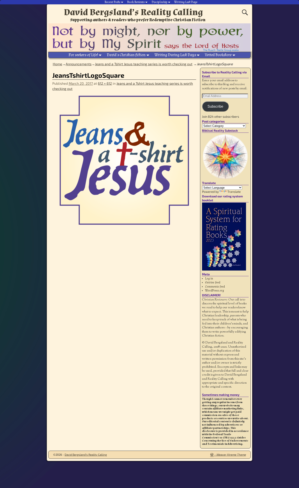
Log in (209, 279)
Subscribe (215, 106)
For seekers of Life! (83, 54)
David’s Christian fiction (126, 54)
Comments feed (215, 287)
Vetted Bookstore (218, 54)
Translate (234, 191)
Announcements (78, 64)
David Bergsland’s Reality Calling (133, 12)
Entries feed (212, 283)
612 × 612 (105, 83)
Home (57, 64)
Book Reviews (136, 2)
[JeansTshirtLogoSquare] (124, 163)
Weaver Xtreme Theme (231, 454)
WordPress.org (214, 291)
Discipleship (159, 2)
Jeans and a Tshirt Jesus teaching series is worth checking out (143, 64)
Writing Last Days (185, 2)
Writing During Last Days (175, 54)
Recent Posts (112, 2)
